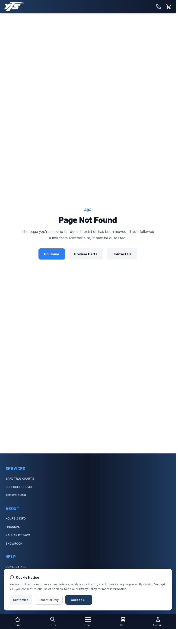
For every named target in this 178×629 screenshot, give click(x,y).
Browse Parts (86, 254)
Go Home (51, 254)
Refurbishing (16, 495)
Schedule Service (20, 487)
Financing (13, 527)
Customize (20, 600)
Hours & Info (16, 518)
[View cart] (169, 6)
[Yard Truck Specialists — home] (14, 6)
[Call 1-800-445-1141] (158, 6)
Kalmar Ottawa (18, 535)
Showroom (14, 543)
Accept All (78, 600)
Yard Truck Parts (20, 478)
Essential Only (49, 600)
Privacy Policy (87, 589)
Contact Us (122, 254)
